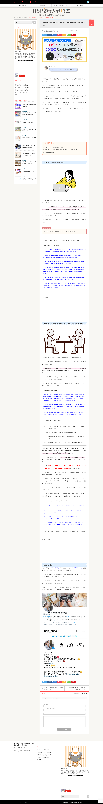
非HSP (53, 31)
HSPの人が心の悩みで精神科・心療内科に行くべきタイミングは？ (29, 179)
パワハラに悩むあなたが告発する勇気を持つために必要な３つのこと (29, 113)
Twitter (64, 30)
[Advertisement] (64, 128)
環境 (74, 30)
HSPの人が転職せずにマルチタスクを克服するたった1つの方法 (29, 122)
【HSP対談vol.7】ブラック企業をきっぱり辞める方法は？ (28, 154)
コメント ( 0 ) (84, 693)
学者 (70, 30)
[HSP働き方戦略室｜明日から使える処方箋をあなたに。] (51, 12)
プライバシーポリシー (18, 802)
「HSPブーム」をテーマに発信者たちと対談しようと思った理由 (61, 149)
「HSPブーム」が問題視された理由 (54, 147)
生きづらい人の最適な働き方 (20, 90)
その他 (38, 1)
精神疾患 (45, 31)
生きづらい (77, 30)
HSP (57, 30)
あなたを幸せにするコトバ (20, 84)
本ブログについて (42, 5)
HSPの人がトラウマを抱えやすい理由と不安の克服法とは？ (29, 162)
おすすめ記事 (25, 1)
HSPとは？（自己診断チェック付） (61, 5)
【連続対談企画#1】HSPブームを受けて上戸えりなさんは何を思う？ (76, 688)
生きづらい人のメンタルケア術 (21, 87)
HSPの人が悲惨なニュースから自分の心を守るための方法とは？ (29, 138)
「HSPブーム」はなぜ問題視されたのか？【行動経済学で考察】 (59, 231)
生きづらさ (82, 30)
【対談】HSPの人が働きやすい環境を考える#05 (29, 105)
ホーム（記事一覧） (23, 5)
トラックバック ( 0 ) (76, 693)
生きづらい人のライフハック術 (21, 89)
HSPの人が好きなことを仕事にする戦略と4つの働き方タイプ (29, 130)
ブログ (67, 30)
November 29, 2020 (78, 442)
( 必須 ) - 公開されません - (49, 708)
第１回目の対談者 (49, 152)
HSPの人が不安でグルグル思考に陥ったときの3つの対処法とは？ (29, 171)
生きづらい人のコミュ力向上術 (21, 85)
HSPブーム (61, 30)
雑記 (16, 94)
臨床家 (50, 31)
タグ (32, 1)
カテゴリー (18, 1)
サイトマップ (26, 802)
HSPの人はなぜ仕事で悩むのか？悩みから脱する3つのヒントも (53, 688)
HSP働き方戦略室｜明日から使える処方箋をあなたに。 (24, 744)
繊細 (48, 31)
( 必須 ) (45, 704)
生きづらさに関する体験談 (49, 30)
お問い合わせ (80, 5)
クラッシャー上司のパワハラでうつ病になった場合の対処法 (29, 146)
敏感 (72, 30)
